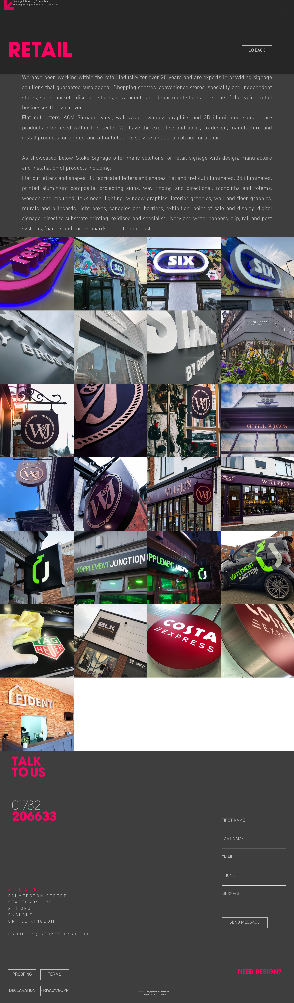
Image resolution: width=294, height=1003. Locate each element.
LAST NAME (233, 839)
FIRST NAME (233, 820)
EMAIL (227, 857)
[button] (285, 10)
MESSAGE (231, 894)
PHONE (228, 876)
